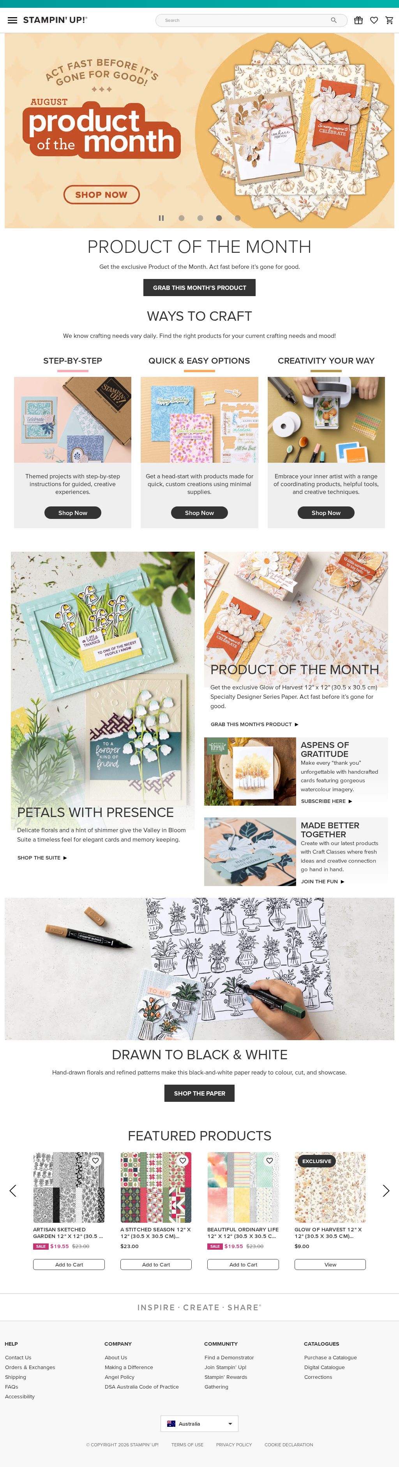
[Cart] (389, 20)
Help (11, 1344)
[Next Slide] (385, 1201)
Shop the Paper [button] (199, 1093)
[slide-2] (219, 218)
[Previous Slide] (13, 1201)
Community (221, 1344)
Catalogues (321, 1344)
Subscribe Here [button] (323, 801)
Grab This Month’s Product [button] (199, 287)
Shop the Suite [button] (39, 857)
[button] (358, 20)
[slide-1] (200, 218)
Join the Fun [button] (319, 881)
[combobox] (251, 20)
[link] (374, 20)
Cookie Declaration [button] (289, 1444)
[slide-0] (181, 218)
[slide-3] (237, 218)
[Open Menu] (12, 20)
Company (118, 1344)
